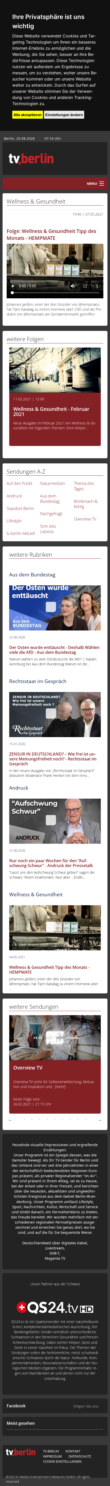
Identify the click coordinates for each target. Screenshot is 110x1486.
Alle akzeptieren (28, 115)
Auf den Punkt (19, 483)
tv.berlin (51, 1451)
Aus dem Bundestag (49, 498)
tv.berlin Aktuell (21, 533)
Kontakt (72, 1451)
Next (99, 1119)
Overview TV (85, 519)
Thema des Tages (84, 486)
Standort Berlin (20, 508)
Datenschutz (80, 1456)
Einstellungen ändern (64, 115)
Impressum (52, 1456)
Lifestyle (14, 521)
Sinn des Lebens (48, 528)
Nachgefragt (51, 513)
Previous (10, 1119)
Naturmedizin (52, 483)
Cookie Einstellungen (62, 1461)
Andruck (14, 496)
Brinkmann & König (85, 504)
